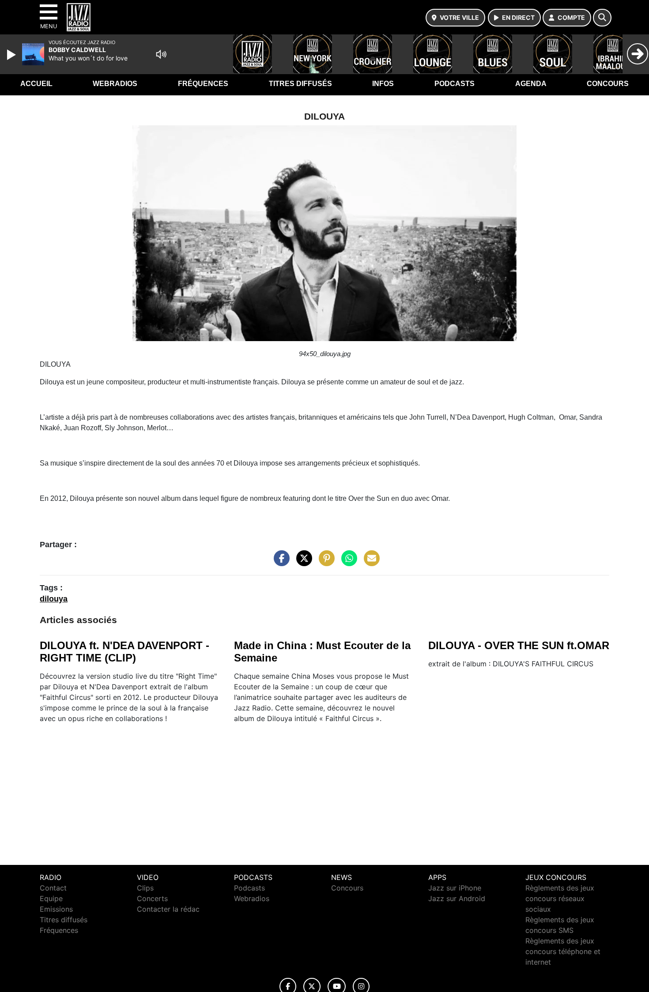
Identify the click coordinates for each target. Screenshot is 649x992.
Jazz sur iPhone (454, 887)
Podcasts (454, 83)
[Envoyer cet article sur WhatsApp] (347, 562)
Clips (145, 887)
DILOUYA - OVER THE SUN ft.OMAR (518, 645)
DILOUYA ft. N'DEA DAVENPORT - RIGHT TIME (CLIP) (124, 651)
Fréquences (203, 83)
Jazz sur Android (456, 898)
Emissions (56, 909)
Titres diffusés (300, 83)
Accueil (36, 83)
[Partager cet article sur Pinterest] (324, 562)
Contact (53, 887)
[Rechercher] (602, 17)
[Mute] (161, 54)
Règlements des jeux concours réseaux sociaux (559, 898)
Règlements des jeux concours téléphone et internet (562, 951)
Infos (383, 83)
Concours (608, 83)
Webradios (115, 83)
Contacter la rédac (168, 909)
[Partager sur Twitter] (302, 562)
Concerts (152, 898)
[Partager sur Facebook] (279, 562)
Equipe (51, 898)
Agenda (531, 83)
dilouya (54, 598)
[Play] (12, 54)
